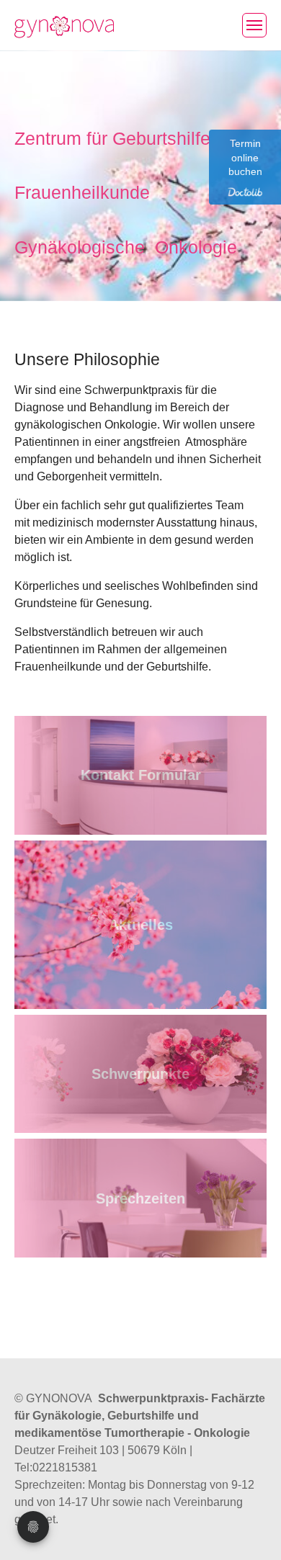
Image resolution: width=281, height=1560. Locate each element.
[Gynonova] (64, 25)
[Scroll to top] (249, 1528)
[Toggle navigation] (254, 25)
